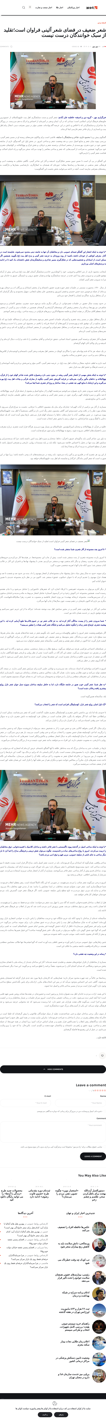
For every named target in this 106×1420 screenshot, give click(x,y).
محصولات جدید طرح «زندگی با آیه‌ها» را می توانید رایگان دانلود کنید (11, 1195)
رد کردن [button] (45, 1415)
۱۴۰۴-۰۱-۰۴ (94, 1187)
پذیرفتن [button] (61, 1415)
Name (103, 1096)
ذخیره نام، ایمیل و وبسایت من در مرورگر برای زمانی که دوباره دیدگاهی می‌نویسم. (69, 1111)
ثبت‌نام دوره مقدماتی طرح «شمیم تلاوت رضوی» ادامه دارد (39, 1193)
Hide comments (55, 1069)
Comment (101, 1118)
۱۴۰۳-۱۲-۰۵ (12, 1187)
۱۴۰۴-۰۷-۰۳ (67, 1187)
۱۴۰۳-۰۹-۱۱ (39, 1187)
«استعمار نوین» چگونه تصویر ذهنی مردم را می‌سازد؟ (66, 1193)
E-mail (48, 1096)
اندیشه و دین (102, 23)
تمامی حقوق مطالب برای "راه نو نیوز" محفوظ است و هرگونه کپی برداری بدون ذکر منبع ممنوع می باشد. (61, 1147)
